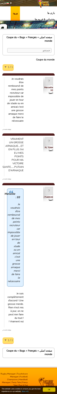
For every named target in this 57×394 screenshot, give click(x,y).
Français (32, 37)
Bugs (22, 37)
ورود (15, 13)
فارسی (3, 3)
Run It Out (23, 385)
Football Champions (17, 378)
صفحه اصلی (45, 37)
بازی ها (51, 13)
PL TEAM (49, 147)
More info (25, 391)
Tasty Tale (16, 382)
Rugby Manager (8, 373)
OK (49, 389)
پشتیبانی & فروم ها (45, 19)
